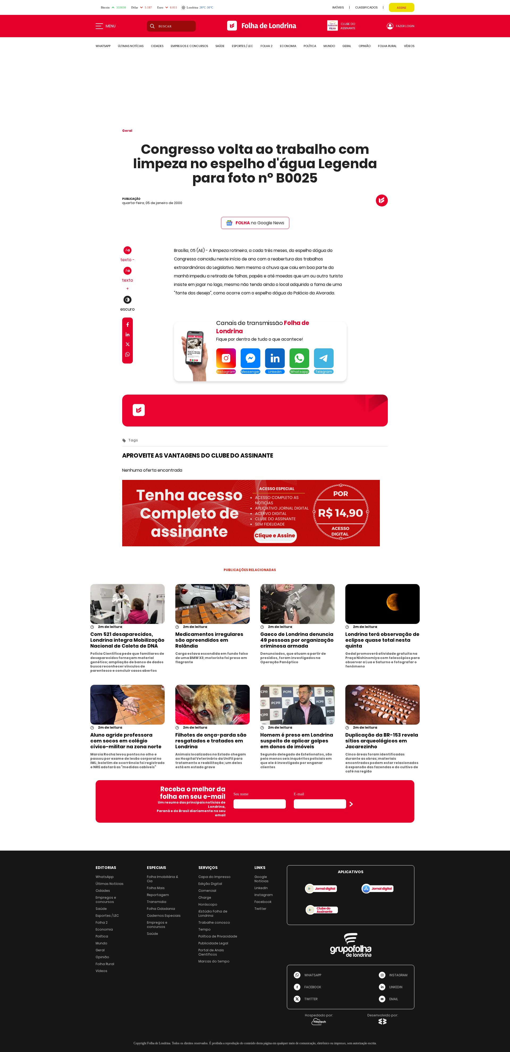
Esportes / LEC (107, 915)
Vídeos (101, 971)
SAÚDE (219, 46)
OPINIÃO (365, 46)
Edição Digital (210, 883)
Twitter (260, 908)
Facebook (262, 901)
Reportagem (158, 895)
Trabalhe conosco (214, 922)
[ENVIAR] (351, 804)
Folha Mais (156, 888)
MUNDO (329, 46)
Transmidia (156, 901)
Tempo (204, 929)
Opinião (102, 957)
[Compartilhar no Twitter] (128, 345)
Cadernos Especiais (164, 915)
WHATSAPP (103, 46)
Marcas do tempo (214, 961)
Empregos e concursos (106, 899)
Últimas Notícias (110, 883)
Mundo (101, 943)
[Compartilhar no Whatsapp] (127, 355)
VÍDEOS (409, 46)
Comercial (207, 890)
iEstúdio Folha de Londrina (212, 913)
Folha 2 (102, 922)
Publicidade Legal (213, 943)
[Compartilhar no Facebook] (127, 326)
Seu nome (240, 794)
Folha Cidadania (161, 908)
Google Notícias (261, 878)
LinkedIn (261, 888)
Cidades (103, 890)
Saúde (101, 908)
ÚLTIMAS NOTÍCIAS (130, 46)
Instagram (263, 895)
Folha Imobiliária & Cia (162, 878)
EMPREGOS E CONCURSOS (189, 46)
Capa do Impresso (214, 876)
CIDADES (157, 46)
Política (102, 936)
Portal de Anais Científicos (211, 952)
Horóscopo (207, 904)
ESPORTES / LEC (242, 46)
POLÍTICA (310, 46)
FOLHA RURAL (387, 46)
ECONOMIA (288, 46)
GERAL (346, 46)
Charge (204, 897)
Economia (104, 929)
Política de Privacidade (217, 936)
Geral (127, 130)
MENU (111, 26)
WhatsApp (105, 876)
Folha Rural (105, 964)
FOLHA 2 (267, 46)
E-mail (299, 794)
